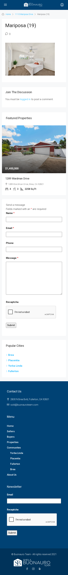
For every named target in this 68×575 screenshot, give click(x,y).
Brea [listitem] (11, 354)
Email (10, 228)
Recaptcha (12, 302)
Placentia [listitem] (13, 360)
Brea (12, 469)
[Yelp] (40, 569)
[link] (34, 149)
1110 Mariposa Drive (24, 14)
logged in (25, 99)
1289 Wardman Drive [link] (17, 178)
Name (10, 213)
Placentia (15, 458)
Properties (12, 442)
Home (8, 14)
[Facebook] (28, 569)
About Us (12, 474)
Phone (10, 243)
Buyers (11, 436)
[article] (34, 160)
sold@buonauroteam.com (24, 404)
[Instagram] (34, 569)
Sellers (11, 431)
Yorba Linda (16, 453)
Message (12, 258)
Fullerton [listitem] (13, 371)
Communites (14, 447)
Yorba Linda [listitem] (15, 365)
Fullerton (15, 464)
